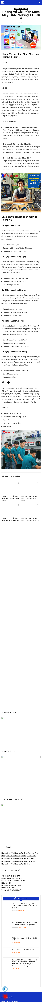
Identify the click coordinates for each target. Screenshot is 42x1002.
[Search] (39, 2)
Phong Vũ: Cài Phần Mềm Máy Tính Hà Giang (15, 864)
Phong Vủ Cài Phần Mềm (20, 8)
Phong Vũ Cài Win (7, 888)
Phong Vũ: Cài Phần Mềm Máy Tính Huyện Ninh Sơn (30, 519)
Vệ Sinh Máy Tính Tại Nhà (9, 890)
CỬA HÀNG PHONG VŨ (8, 876)
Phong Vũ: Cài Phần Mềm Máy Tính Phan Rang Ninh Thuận (10, 498)
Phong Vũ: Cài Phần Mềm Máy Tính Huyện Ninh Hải (10, 519)
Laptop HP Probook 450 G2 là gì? (23, 950)
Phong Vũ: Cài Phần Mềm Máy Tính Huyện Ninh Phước (29, 498)
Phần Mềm (4, 883)
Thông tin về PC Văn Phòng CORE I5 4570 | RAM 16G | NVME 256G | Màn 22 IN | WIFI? (25, 906)
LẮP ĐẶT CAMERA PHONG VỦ (11, 881)
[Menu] (2, 2)
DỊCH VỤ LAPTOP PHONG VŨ (10, 878)
